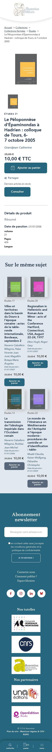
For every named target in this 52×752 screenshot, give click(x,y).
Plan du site (12, 732)
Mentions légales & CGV (32, 732)
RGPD (26, 735)
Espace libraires (26, 581)
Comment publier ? (26, 576)
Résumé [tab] (10, 219)
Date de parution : (16, 226)
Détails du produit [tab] (17, 213)
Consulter (17, 191)
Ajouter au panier (28, 168)
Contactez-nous (26, 572)
